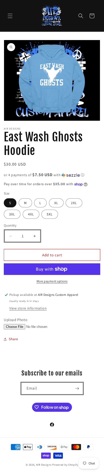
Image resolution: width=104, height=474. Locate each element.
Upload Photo (15, 319)
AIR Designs (44, 464)
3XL (12, 214)
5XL (50, 214)
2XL (74, 203)
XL (56, 203)
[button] (10, 15)
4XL (31, 214)
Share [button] (13, 339)
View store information (28, 308)
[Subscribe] (77, 388)
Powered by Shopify (65, 464)
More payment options (52, 281)
